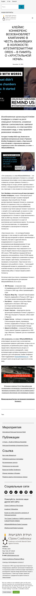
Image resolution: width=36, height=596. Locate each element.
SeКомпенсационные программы (12, 459)
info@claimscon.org (13, 555)
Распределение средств (9, 462)
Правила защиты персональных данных (14, 477)
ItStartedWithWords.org (21, 356)
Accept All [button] (16, 592)
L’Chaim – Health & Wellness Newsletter (14, 442)
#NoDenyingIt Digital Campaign (13, 528)
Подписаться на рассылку (10, 466)
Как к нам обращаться (9, 455)
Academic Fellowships (11, 509)
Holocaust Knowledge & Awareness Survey (15, 445)
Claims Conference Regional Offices (13, 559)
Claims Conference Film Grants (13, 505)
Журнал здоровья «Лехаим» (11, 473)
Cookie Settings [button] (7, 592)
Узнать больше (6, 577)
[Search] (21, 7)
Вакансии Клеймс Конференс (11, 469)
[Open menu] (32, 18)
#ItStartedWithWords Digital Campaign (15, 524)
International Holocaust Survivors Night (14, 432)
